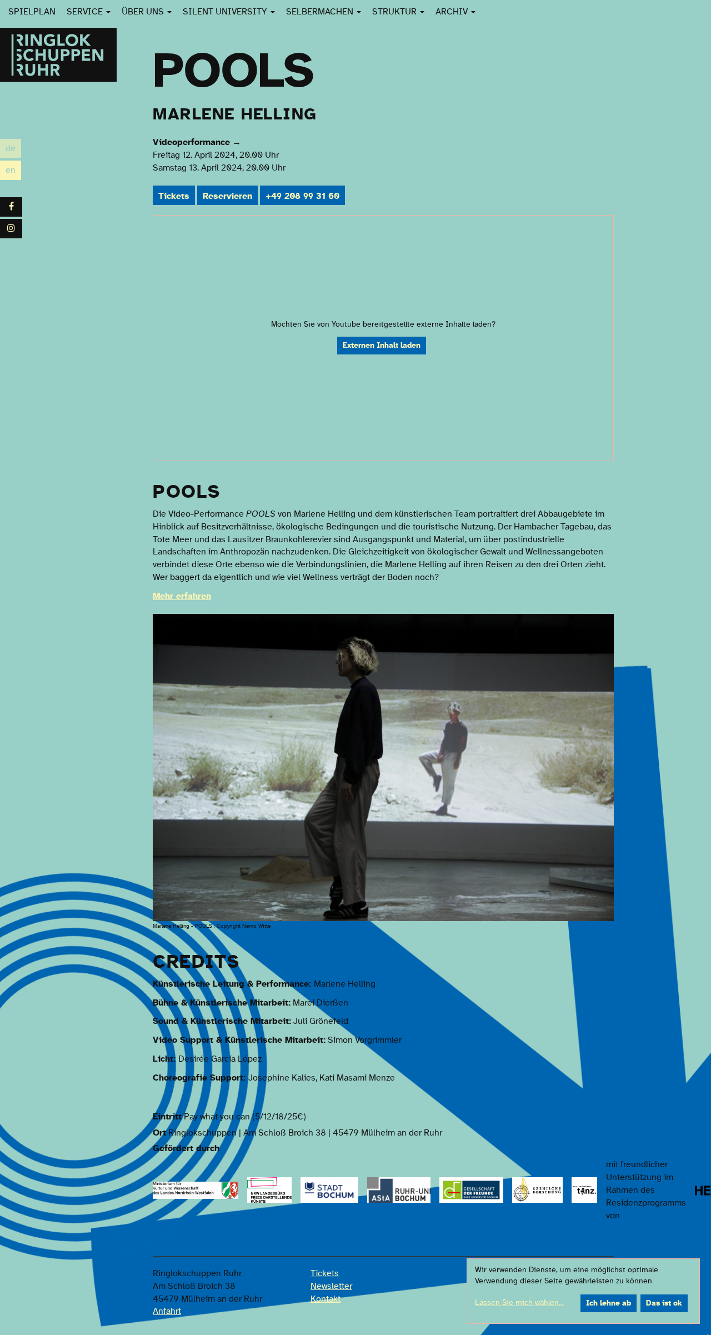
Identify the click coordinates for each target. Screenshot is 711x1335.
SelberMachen (321, 11)
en (13, 171)
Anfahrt (167, 1311)
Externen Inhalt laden (381, 345)
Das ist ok (664, 1303)
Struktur (395, 11)
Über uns (144, 11)
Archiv (452, 11)
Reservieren (227, 196)
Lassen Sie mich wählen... (519, 1303)
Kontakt (326, 1298)
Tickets (173, 196)
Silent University (226, 11)
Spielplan (32, 11)
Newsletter (331, 1286)
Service (86, 11)
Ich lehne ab (608, 1303)
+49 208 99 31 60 (302, 196)
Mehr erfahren (182, 596)
